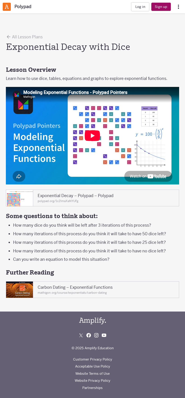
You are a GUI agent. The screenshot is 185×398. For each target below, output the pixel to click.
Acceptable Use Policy (92, 366)
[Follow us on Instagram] (96, 335)
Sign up (161, 7)
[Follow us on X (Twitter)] (81, 335)
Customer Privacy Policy (92, 359)
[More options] (178, 7)
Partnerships (92, 388)
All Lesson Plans (27, 37)
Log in (140, 7)
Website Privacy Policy (92, 380)
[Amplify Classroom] (7, 7)
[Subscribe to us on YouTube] (104, 335)
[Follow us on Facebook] (88, 335)
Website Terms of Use (92, 373)
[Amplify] (92, 320)
